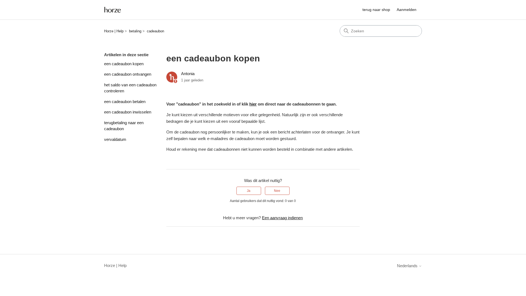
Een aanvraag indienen (282, 217)
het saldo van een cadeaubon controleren (130, 87)
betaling (135, 31)
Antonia (188, 73)
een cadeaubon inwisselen (127, 112)
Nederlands (408, 265)
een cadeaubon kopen (124, 63)
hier (253, 104)
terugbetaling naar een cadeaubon (124, 125)
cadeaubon (155, 31)
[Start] (112, 10)
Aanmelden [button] (406, 9)
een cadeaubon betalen (124, 101)
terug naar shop (376, 9)
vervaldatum (115, 139)
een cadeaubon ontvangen (127, 74)
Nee (277, 191)
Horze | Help (114, 31)
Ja (248, 191)
